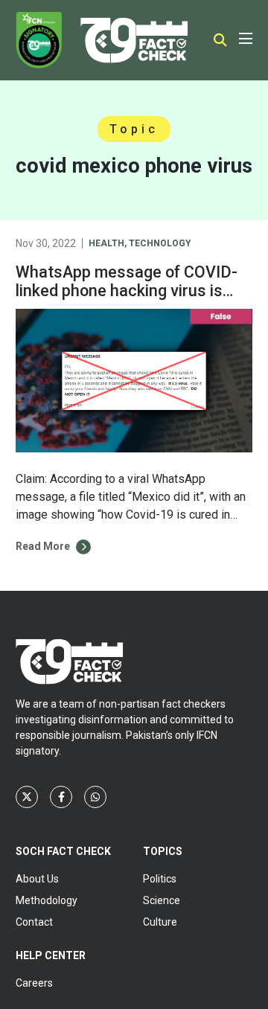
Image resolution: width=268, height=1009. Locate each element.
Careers (34, 983)
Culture (160, 922)
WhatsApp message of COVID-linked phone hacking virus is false (126, 291)
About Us (37, 879)
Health (106, 243)
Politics (159, 879)
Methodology (46, 900)
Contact (34, 922)
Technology (160, 243)
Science (161, 900)
